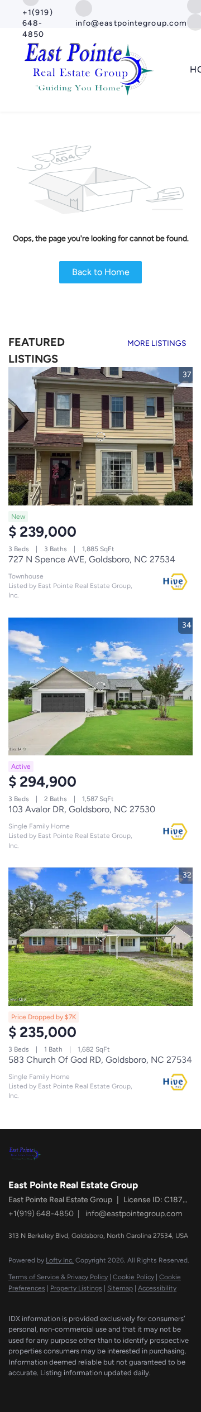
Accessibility (157, 1288)
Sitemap (120, 1288)
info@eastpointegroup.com (134, 1213)
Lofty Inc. (60, 1260)
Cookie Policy (133, 1277)
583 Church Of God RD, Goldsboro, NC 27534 (100, 1059)
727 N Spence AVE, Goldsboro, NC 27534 (91, 559)
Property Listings (76, 1288)
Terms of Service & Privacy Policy (58, 1277)
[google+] (36, 1389)
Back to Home (101, 272)
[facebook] (14, 1389)
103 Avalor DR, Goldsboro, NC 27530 (81, 809)
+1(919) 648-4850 (41, 1213)
